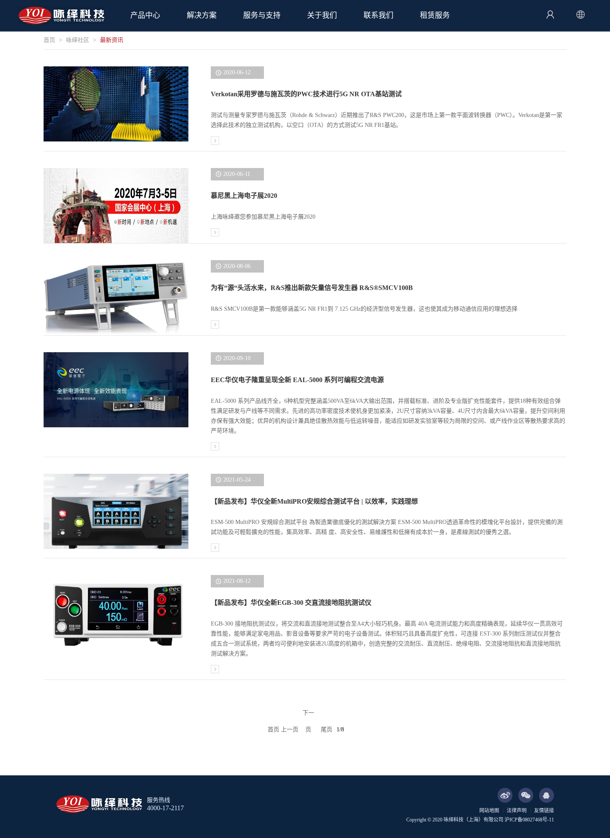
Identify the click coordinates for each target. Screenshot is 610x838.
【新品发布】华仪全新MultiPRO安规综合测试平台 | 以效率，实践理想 (314, 501)
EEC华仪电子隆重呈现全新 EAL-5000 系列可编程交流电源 (297, 379)
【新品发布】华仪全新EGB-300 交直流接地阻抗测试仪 (291, 602)
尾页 (326, 729)
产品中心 (145, 15)
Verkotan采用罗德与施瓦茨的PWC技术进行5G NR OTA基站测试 (306, 93)
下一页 (308, 715)
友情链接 (544, 811)
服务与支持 (262, 15)
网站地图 (489, 811)
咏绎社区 (77, 40)
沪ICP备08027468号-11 (529, 820)
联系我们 (378, 15)
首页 (49, 40)
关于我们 (322, 15)
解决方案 (202, 15)
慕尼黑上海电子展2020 (244, 195)
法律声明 (517, 811)
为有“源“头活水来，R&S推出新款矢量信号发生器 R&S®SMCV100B (312, 287)
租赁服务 (435, 15)
